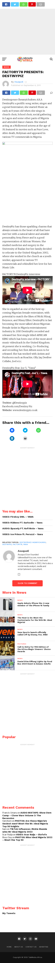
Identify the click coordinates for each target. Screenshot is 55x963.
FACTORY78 (17, 544)
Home (9, 947)
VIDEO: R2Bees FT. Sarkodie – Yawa (22, 522)
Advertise (43, 947)
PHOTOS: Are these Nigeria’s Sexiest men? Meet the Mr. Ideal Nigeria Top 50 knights (25, 824)
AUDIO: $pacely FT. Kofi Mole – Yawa (22, 528)
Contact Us (31, 947)
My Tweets (8, 913)
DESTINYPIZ (7, 544)
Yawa (25, 544)
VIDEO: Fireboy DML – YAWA (17, 517)
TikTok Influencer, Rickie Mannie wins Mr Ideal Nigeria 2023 (24, 830)
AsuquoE (18, 82)
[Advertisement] (27, 27)
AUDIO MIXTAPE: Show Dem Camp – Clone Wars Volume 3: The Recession (26, 815)
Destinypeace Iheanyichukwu (33, 542)
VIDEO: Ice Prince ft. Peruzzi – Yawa (22, 534)
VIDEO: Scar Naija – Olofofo (31, 834)
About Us (18, 947)
